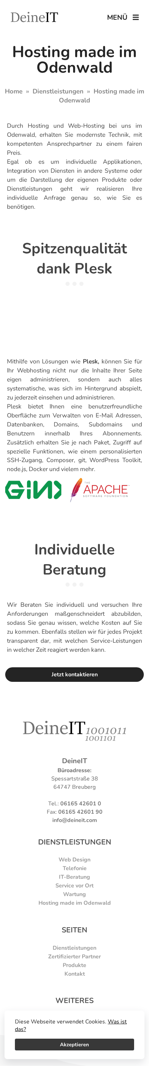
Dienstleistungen (58, 91)
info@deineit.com (74, 820)
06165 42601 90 (80, 812)
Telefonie (75, 868)
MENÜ (120, 17)
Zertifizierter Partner (74, 956)
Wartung (74, 894)
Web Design (74, 860)
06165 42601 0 (80, 803)
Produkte (74, 965)
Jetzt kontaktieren (75, 674)
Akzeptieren (74, 1044)
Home (14, 91)
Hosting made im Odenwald (74, 903)
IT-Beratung (74, 877)
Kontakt (74, 974)
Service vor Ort (74, 885)
